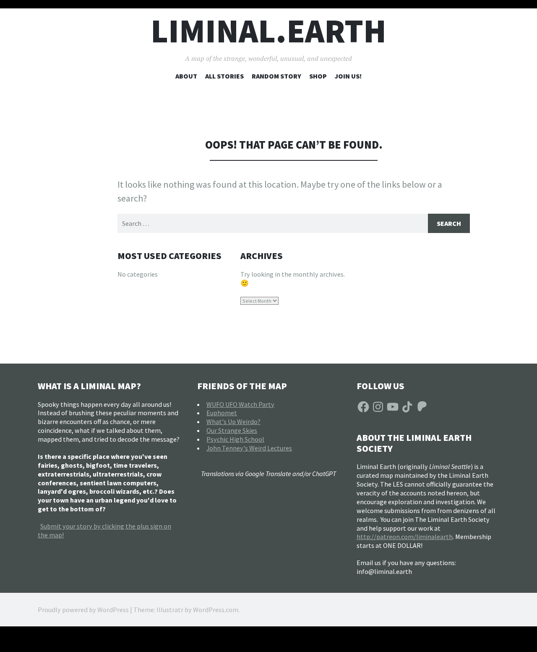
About (186, 76)
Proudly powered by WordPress (83, 609)
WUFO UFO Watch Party (240, 404)
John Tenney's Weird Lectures (249, 448)
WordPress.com (215, 609)
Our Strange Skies (231, 430)
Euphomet (221, 412)
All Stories (224, 76)
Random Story (276, 76)
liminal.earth (268, 31)
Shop (318, 76)
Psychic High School (235, 439)
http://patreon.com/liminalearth (405, 536)
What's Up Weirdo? (233, 421)
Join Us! (348, 76)
